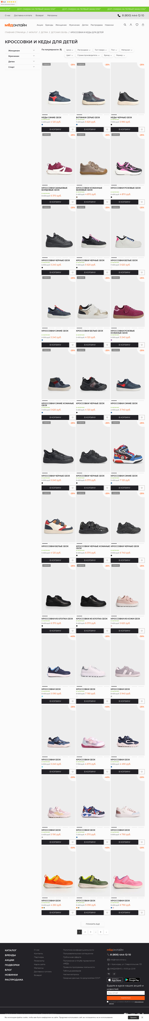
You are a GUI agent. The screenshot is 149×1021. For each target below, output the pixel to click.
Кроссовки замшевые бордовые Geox (54, 189)
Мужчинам (13, 56)
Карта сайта (39, 964)
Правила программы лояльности (79, 967)
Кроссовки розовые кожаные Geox (123, 332)
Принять (133, 1017)
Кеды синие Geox (51, 117)
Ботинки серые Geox (88, 117)
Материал (125, 50)
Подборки (12, 965)
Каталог (33, 32)
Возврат (40, 15)
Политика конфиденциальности (78, 950)
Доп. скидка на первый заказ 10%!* (22, 9)
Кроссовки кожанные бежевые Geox (89, 189)
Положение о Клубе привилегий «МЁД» (79, 962)
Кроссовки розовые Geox (126, 188)
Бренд (107, 55)
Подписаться (125, 998)
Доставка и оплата (23, 15)
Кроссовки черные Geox (56, 260)
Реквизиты (39, 961)
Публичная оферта (72, 957)
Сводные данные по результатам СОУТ (81, 978)
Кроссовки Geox (51, 689)
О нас (7, 15)
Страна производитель (87, 55)
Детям (44, 32)
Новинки (11, 974)
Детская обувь (59, 32)
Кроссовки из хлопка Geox (57, 619)
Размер (119, 55)
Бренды (10, 955)
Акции (9, 960)
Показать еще (93, 924)
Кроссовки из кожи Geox (125, 619)
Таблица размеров (72, 971)
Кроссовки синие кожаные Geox (58, 404)
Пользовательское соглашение (78, 953)
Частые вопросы (71, 974)
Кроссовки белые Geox (124, 260)
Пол (113, 50)
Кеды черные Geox (121, 117)
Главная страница (15, 32)
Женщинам (14, 51)
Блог (8, 970)
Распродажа (83, 50)
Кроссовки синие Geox (55, 331)
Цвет (68, 55)
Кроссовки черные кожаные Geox (93, 547)
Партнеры (39, 957)
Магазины (52, 15)
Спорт (11, 67)
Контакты (38, 953)
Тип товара (99, 50)
